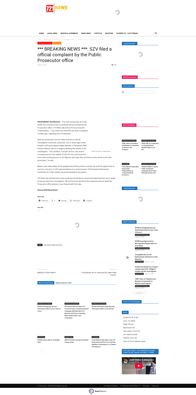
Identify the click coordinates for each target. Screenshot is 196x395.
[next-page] (42, 351)
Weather (109, 33)
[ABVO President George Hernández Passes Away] (77, 329)
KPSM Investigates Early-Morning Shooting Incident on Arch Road (146, 243)
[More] (60, 70)
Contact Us (155, 386)
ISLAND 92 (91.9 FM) (130, 317)
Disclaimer (146, 386)
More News (86, 33)
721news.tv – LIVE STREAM (127, 33)
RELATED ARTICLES (46, 283)
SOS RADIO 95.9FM (130, 334)
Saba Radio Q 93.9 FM (131, 331)
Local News (52, 33)
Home (41, 33)
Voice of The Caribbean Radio (134, 341)
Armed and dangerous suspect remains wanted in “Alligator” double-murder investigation (146, 269)
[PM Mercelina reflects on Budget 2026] (49, 329)
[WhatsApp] (55, 70)
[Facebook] (39, 70)
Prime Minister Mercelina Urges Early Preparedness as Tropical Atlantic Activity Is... (130, 171)
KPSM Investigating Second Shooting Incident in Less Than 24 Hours (48, 309)
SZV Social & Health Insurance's (53, 245)
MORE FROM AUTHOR (63, 283)
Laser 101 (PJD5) (129, 321)
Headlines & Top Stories (51, 39)
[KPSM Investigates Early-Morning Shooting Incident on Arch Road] (104, 296)
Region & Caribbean (69, 33)
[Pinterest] (50, 70)
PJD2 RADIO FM (129, 328)
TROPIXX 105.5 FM (130, 338)
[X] (45, 70)
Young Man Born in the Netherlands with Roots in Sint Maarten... (146, 257)
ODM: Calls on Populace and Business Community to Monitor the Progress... (145, 281)
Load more (139, 293)
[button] (156, 33)
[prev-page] (38, 351)
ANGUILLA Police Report (46, 273)
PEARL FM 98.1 (128, 324)
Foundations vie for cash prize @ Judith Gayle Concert (99, 274)
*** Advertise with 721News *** (130, 386)
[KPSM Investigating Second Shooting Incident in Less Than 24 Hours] (49, 296)
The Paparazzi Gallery (111, 386)
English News (69, 337)
